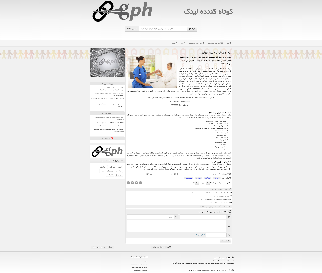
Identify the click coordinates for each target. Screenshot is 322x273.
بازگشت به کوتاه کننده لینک (102, 247)
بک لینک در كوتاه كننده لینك (139, 264)
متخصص (189, 178)
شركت (207, 178)
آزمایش (103, 167)
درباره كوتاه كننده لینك (196, 43)
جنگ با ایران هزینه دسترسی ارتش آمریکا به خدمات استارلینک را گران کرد (107, 99)
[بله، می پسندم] (208, 183)
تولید (120, 167)
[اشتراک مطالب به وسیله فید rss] (128, 182)
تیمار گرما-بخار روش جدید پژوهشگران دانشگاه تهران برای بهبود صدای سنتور (211, 192)
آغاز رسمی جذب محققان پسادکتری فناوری (220, 202)
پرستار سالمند (164, 169)
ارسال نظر (224, 240)
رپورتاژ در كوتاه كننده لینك (139, 267)
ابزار (182, 43)
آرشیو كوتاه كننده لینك (214, 43)
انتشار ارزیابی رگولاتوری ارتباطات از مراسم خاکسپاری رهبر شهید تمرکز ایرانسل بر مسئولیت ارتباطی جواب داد (108, 88)
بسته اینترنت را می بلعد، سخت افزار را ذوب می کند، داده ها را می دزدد (108, 105)
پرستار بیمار (203, 68)
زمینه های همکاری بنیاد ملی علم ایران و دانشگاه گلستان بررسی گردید (109, 118)
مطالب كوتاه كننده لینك (140, 270)
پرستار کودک (200, 153)
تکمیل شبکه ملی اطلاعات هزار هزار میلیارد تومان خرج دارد (216, 199)
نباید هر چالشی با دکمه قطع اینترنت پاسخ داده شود (110, 122)
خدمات (198, 178)
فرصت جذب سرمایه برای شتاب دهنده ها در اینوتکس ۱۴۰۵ (108, 126)
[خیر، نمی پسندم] (197, 183)
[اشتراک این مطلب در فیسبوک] (136, 182)
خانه (228, 43)
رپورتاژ (174, 43)
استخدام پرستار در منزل (218, 115)
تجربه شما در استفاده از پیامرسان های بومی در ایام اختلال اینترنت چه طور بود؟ (109, 94)
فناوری (119, 171)
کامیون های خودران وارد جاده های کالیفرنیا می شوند (218, 196)
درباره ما (145, 261)
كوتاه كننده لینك (208, 11)
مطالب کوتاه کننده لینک (160, 247)
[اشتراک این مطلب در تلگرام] (140, 182)
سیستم (110, 171)
